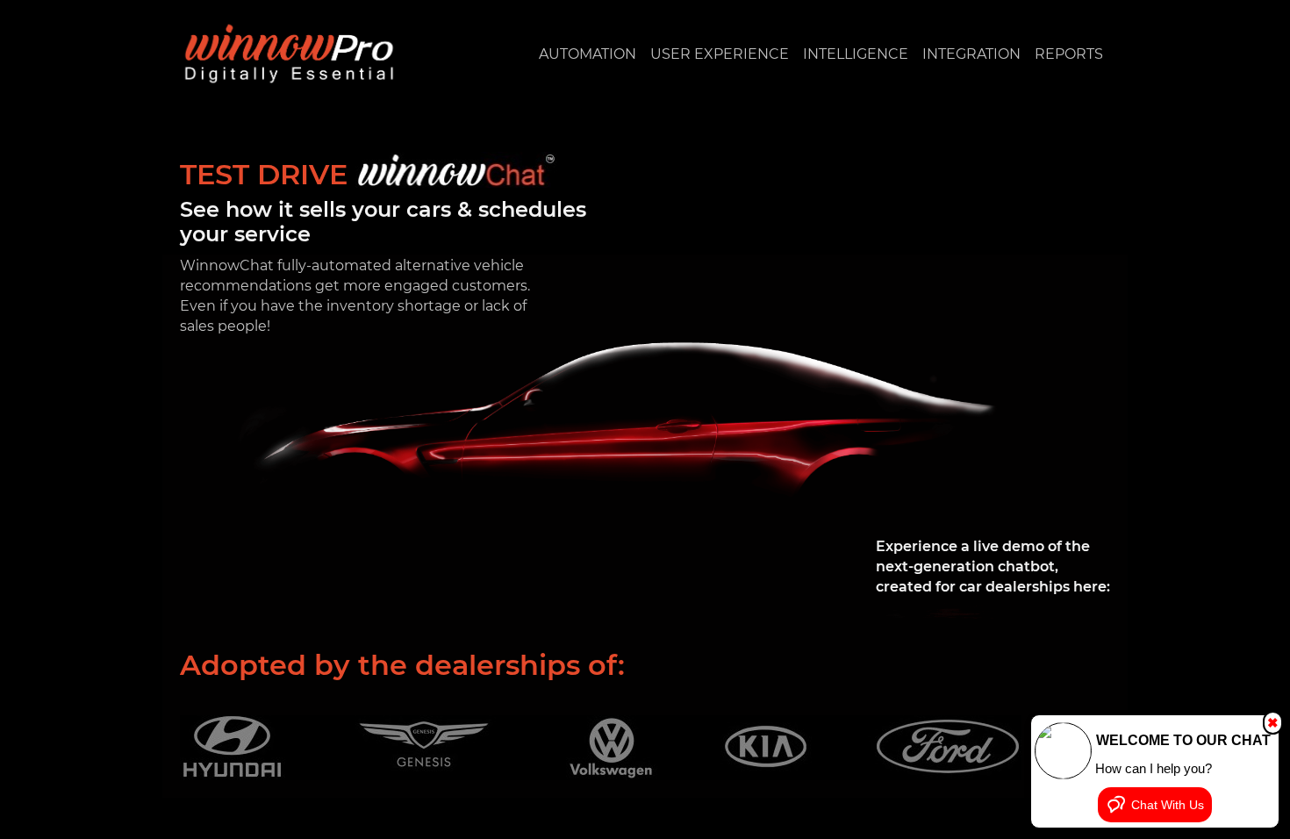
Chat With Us (1167, 805)
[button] (587, 54)
